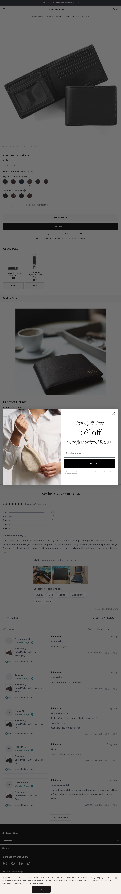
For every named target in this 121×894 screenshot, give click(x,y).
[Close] (116, 878)
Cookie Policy (38, 883)
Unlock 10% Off (89, 463)
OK (41, 889)
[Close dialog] (113, 413)
